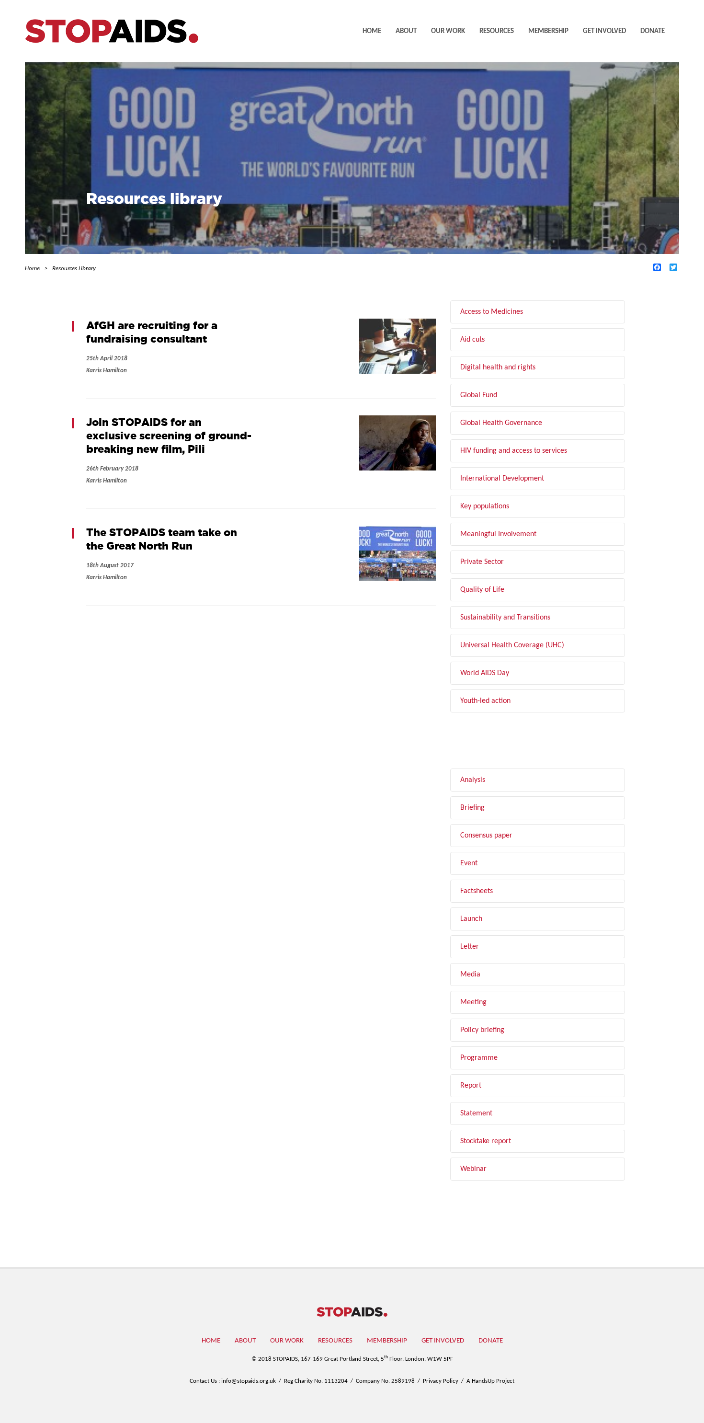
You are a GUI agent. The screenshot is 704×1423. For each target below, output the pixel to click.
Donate (652, 31)
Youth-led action (485, 701)
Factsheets (476, 891)
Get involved (604, 31)
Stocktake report (485, 1141)
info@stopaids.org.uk (248, 1381)
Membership (548, 31)
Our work (448, 31)
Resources (496, 31)
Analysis (472, 780)
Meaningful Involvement (498, 534)
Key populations (484, 506)
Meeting (473, 1002)
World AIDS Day (484, 673)
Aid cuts (472, 340)
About (406, 31)
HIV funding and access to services (513, 451)
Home (372, 31)
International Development (502, 478)
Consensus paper (486, 835)
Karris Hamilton (106, 370)
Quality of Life (482, 590)
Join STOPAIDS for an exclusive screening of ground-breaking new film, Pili (168, 435)
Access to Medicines (491, 312)
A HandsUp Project (490, 1381)
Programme (479, 1058)
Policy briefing (482, 1030)
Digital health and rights (497, 367)
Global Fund (478, 395)
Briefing (472, 808)
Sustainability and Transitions (505, 617)
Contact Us (203, 1381)
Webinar (473, 1169)
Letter (469, 947)
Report (470, 1086)
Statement (476, 1113)
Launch (471, 919)
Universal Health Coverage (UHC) (512, 645)
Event (468, 863)
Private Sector (482, 562)
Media (470, 974)
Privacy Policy (440, 1381)
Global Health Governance (501, 423)
